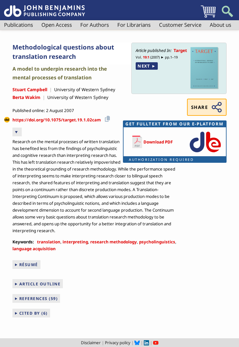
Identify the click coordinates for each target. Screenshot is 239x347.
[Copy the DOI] (106, 118)
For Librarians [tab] (134, 24)
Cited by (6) (33, 313)
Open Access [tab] (56, 24)
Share (199, 107)
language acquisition (34, 248)
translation (48, 242)
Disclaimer (91, 342)
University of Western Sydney (84, 89)
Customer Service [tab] (180, 24)
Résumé (28, 264)
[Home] (44, 7)
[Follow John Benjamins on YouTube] (155, 342)
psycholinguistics (157, 242)
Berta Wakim (26, 97)
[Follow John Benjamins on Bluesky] (137, 342)
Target (180, 50)
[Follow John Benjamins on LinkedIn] (146, 342)
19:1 (146, 57)
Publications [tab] (18, 24)
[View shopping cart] (208, 17)
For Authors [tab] (94, 24)
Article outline (40, 284)
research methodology (113, 242)
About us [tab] (220, 24)
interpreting (75, 242)
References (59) (38, 298)
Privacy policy (117, 342)
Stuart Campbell (29, 89)
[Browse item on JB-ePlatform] (205, 153)
